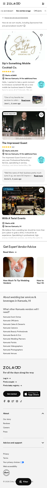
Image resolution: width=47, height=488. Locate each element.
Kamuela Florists (9, 342)
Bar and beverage (23, 11)
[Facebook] (4, 402)
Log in (5, 378)
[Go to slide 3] (23, 58)
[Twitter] (12, 402)
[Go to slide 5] (28, 58)
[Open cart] (43, 3)
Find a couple (8, 382)
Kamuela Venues (10, 353)
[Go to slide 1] (19, 58)
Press (5, 432)
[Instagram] (17, 402)
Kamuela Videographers (13, 346)
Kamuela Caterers (10, 328)
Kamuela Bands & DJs (12, 335)
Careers (6, 427)
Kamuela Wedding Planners (14, 339)
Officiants (38, 11)
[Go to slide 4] (26, 58)
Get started (12, 394)
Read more (25, 100)
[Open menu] (4, 3)
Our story (7, 419)
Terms (5, 458)
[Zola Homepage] (13, 4)
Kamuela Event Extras (12, 317)
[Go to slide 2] (21, 58)
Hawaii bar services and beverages (16, 18)
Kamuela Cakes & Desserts (14, 324)
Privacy (6, 454)
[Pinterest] (8, 402)
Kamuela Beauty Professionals (15, 331)
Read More (8, 252)
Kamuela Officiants (11, 321)
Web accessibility (10, 466)
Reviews (6, 423)
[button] (41, 35)
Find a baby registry (11, 385)
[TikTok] (21, 402)
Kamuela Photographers (13, 350)
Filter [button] (25, 481)
